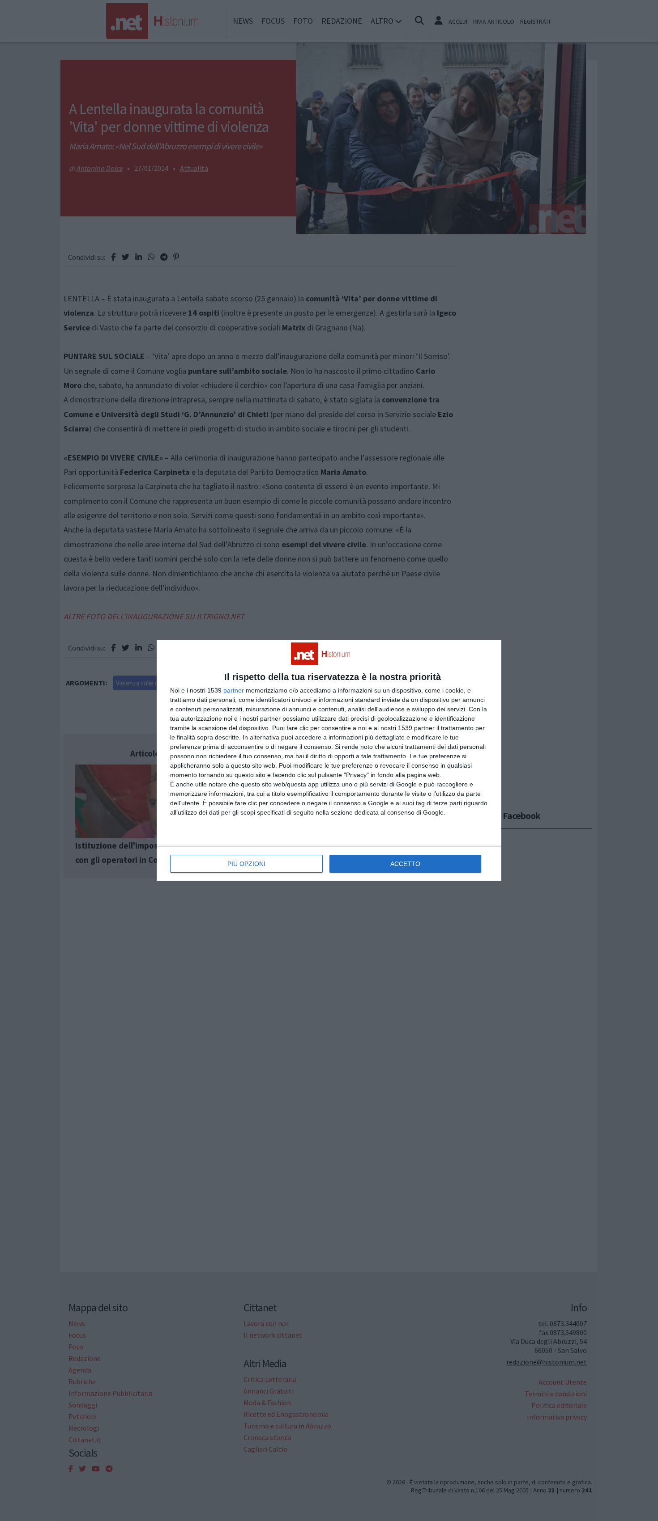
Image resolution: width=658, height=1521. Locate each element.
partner (233, 690)
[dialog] (329, 760)
